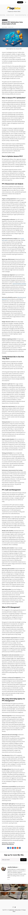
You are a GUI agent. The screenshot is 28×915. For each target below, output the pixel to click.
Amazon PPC (12, 842)
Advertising (4, 20)
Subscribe (20, 2)
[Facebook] (13, 907)
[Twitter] (15, 907)
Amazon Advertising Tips (8, 844)
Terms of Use (17, 909)
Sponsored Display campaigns (19, 283)
